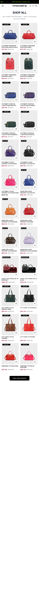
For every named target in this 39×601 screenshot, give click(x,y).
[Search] (30, 5)
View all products (19, 378)
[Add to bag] (16, 41)
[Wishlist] (33, 5)
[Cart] (36, 5)
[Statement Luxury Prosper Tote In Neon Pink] (10, 179)
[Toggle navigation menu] (3, 6)
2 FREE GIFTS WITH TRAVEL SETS (20, 2)
